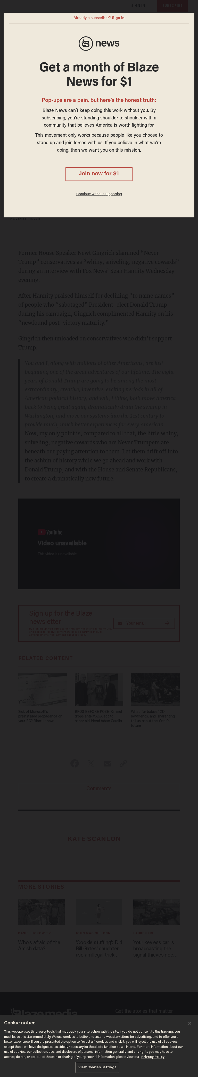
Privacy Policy (152, 1057)
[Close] (189, 1023)
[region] (99, 1046)
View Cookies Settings (97, 1067)
